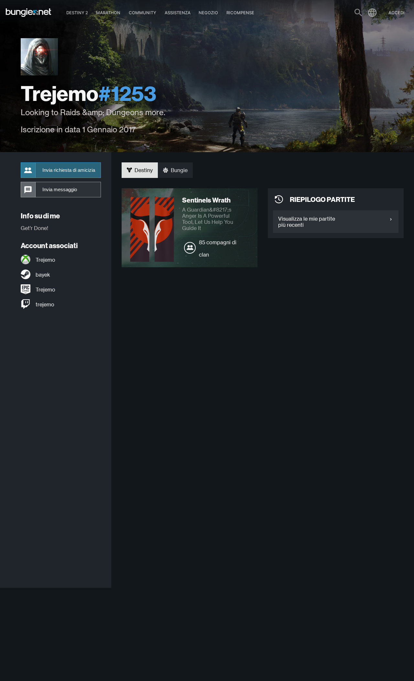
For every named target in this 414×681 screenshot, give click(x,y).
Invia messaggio (59, 189)
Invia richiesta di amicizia (68, 170)
